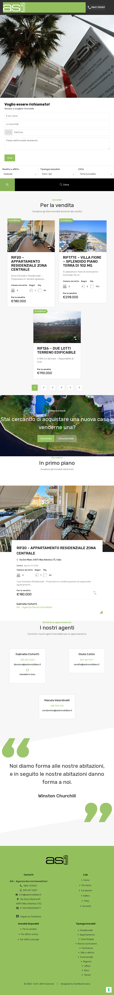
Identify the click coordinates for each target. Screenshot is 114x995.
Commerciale (86, 957)
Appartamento (87, 934)
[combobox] (9, 132)
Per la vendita (30, 929)
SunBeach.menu (82, 983)
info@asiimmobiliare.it (30, 894)
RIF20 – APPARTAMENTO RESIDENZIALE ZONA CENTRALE (29, 263)
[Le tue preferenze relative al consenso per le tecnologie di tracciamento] (109, 990)
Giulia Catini (87, 654)
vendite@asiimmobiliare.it (86, 664)
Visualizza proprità (31, 245)
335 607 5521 (27, 660)
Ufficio (87, 966)
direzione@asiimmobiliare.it (27, 664)
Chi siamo (86, 885)
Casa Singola (87, 939)
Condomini (86, 890)
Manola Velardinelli (57, 700)
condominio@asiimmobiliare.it (57, 710)
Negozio (87, 961)
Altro (86, 970)
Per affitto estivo (29, 934)
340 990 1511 (57, 706)
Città (81, 169)
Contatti (86, 906)
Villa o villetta (87, 952)
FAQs (86, 901)
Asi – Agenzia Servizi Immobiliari (34, 607)
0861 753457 (30, 885)
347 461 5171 (86, 660)
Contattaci (46, 438)
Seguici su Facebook (30, 916)
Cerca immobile (66, 438)
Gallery (86, 896)
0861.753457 (98, 7)
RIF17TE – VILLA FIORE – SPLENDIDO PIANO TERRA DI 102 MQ (82, 261)
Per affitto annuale (29, 939)
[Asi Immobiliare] (14, 11)
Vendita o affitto (10, 169)
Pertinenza (87, 948)
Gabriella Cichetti (26, 604)
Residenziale (86, 930)
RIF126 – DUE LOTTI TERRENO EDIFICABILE (56, 350)
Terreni (87, 975)
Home (86, 880)
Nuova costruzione (87, 943)
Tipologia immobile (50, 169)
